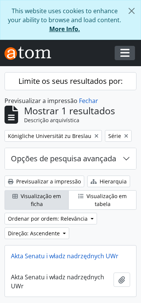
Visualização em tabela (106, 200)
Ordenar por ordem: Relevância (48, 218)
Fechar (88, 101)
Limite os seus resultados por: (70, 81)
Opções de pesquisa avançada (63, 158)
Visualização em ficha (40, 200)
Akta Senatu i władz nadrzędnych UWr (64, 256)
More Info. (64, 29)
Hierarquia (112, 181)
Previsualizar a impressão (48, 181)
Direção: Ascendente (34, 233)
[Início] (31, 53)
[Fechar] (132, 10)
